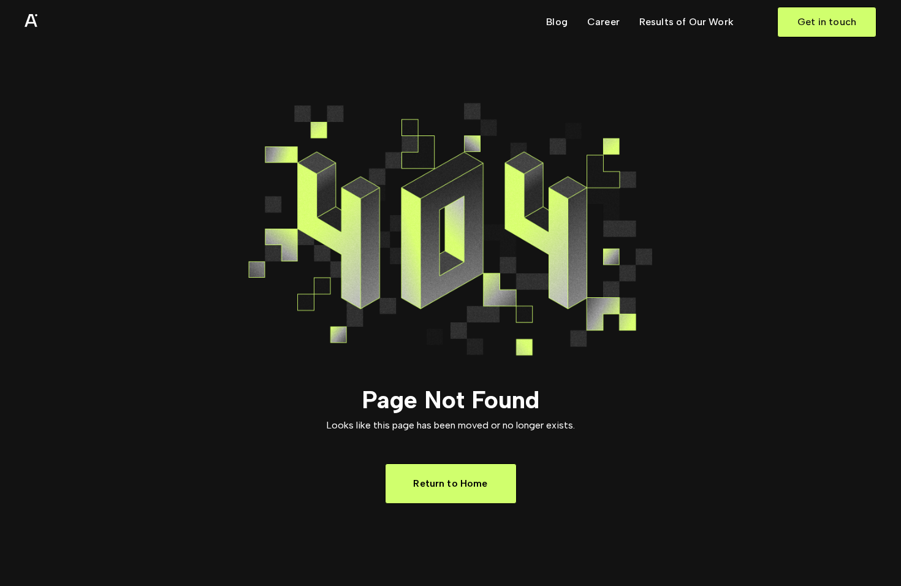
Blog (557, 22)
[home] (61, 22)
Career (603, 22)
